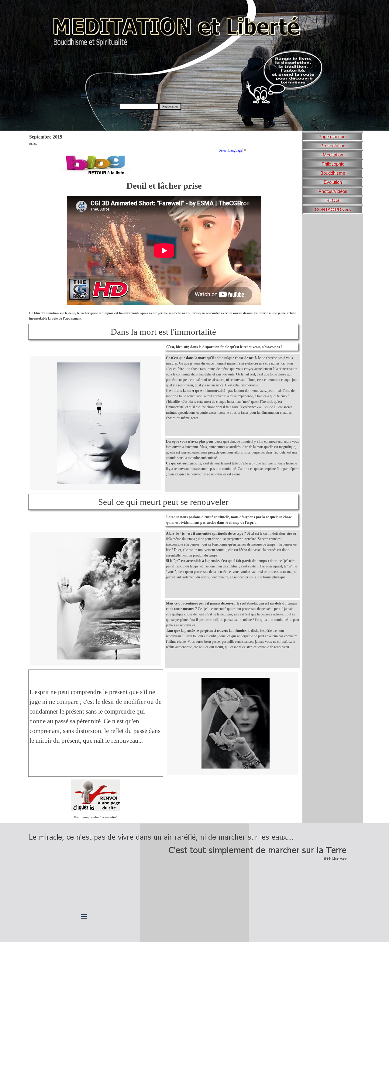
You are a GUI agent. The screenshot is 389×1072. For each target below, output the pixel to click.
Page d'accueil (332, 136)
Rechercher (170, 106)
